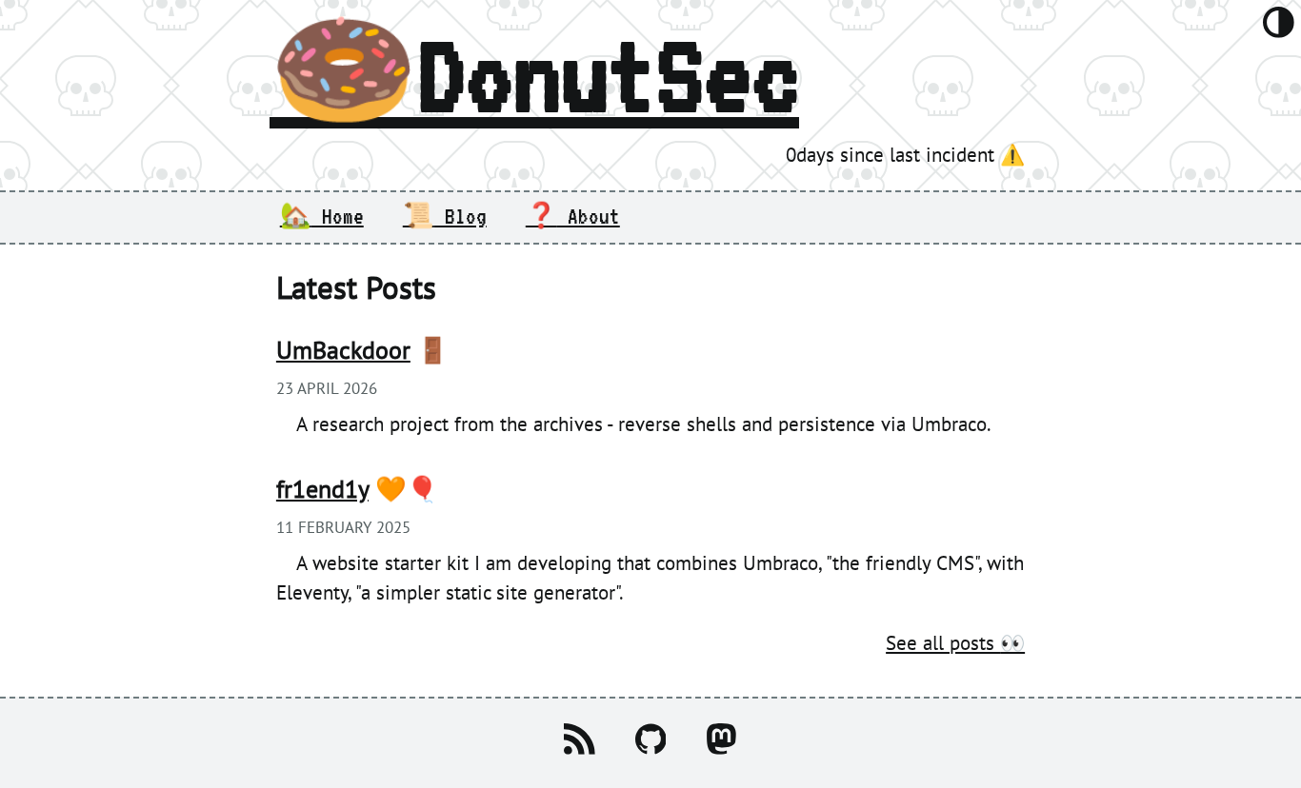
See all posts (955, 643)
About (573, 216)
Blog (445, 216)
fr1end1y (322, 488)
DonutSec (534, 74)
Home (322, 216)
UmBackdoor (343, 349)
